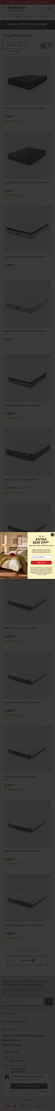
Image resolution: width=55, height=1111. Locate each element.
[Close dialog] (52, 535)
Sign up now (41, 562)
